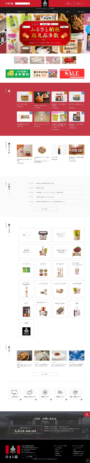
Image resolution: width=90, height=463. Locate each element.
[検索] (28, 3)
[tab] (21, 60)
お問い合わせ (81, 11)
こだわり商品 (58, 447)
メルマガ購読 (29, 456)
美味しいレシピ (58, 451)
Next (84, 33)
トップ (7, 11)
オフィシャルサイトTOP (60, 445)
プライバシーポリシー (78, 455)
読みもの (55, 11)
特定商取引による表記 (78, 453)
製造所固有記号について (79, 451)
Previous (6, 33)
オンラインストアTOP (78, 445)
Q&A (67, 11)
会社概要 (57, 453)
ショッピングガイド (39, 11)
